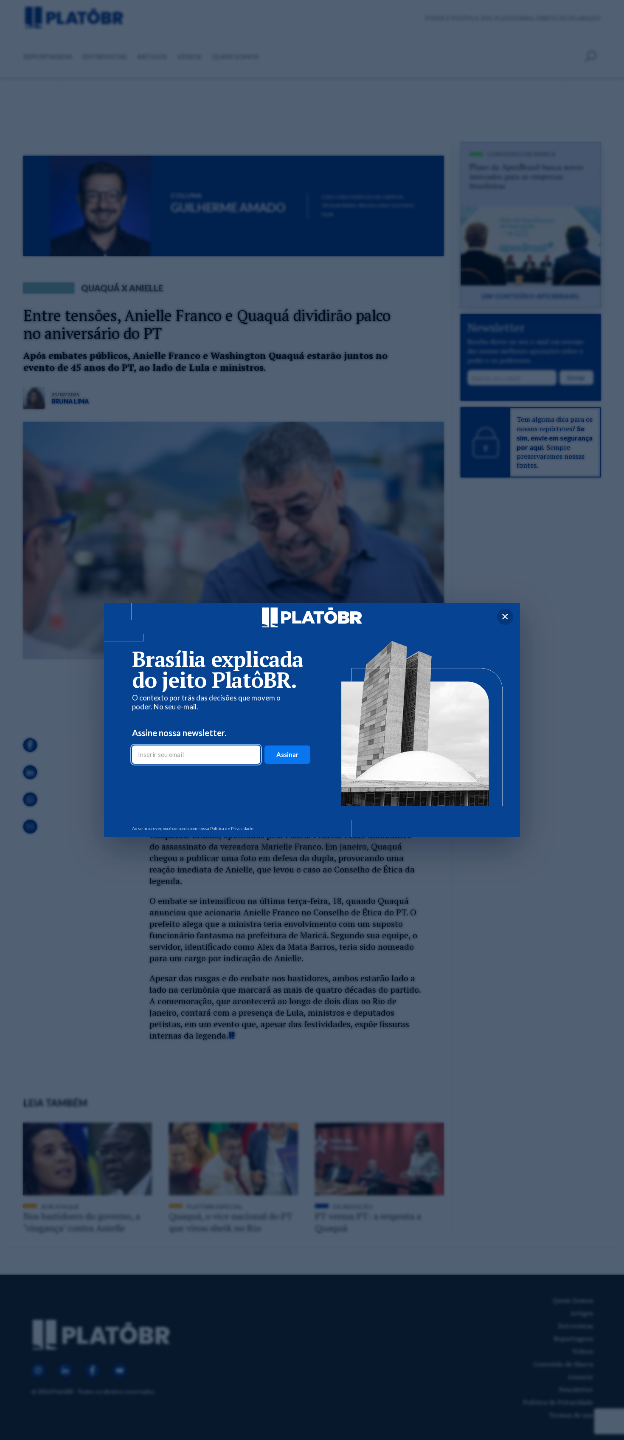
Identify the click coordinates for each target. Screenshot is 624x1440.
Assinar (287, 754)
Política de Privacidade (231, 828)
